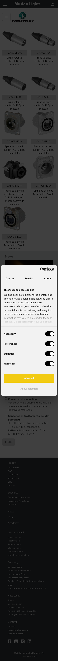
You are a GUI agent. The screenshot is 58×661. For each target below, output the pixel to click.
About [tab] (47, 278)
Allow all (29, 378)
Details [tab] (29, 278)
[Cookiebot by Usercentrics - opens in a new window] (41, 269)
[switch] (49, 343)
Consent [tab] (10, 278)
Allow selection (29, 388)
